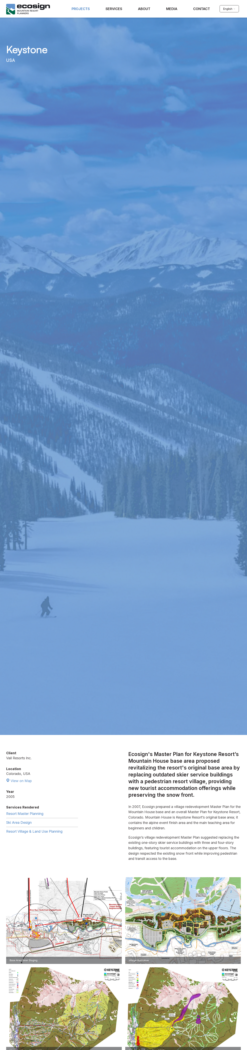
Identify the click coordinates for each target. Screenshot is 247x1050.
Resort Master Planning (24, 814)
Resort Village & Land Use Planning (34, 831)
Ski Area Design (19, 822)
